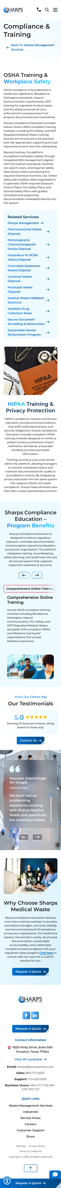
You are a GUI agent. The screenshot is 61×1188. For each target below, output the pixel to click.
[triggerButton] (7, 1180)
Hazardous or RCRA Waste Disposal (23, 257)
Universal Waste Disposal (20, 279)
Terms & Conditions (31, 1151)
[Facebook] (26, 1015)
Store (31, 1136)
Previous (24, 575)
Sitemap (21, 1146)
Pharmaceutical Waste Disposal (25, 232)
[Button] (55, 1174)
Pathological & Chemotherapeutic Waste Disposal (22, 244)
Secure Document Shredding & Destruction (26, 322)
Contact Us (28, 740)
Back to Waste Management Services (32, 47)
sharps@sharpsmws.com (35, 1067)
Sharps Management (23, 223)
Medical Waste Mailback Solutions (26, 300)
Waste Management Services (30, 1105)
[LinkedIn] (35, 1015)
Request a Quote (28, 971)
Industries (30, 1112)
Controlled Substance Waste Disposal (24, 268)
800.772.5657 (35, 1073)
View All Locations (28, 1059)
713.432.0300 (37, 1079)
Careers (30, 1124)
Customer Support (31, 1130)
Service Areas (30, 1118)
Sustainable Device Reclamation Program (24, 332)
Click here (46, 952)
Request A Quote (28, 1028)
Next (37, 575)
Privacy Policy (37, 1146)
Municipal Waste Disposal (20, 290)
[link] (39, 9)
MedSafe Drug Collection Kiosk (20, 311)
